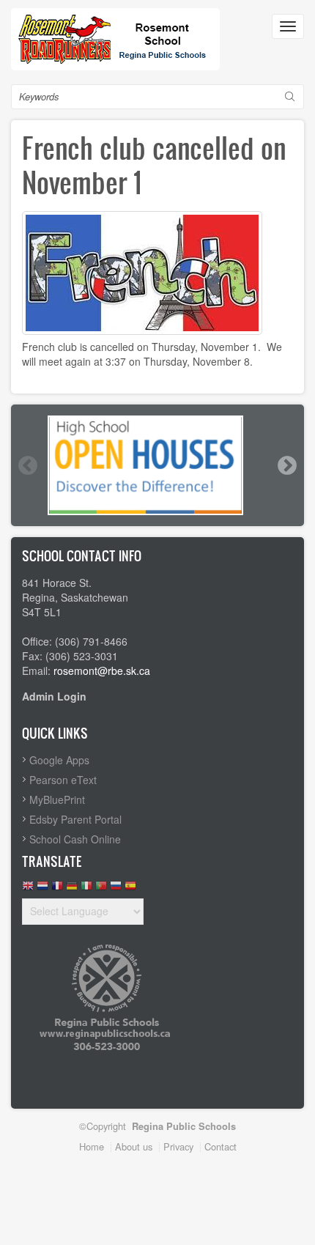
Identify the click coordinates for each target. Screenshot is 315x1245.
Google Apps (59, 760)
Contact (220, 1146)
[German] (72, 889)
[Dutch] (42, 889)
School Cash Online (75, 839)
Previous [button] (27, 465)
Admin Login (54, 696)
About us (133, 1146)
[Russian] (116, 889)
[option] (157, 465)
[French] (57, 889)
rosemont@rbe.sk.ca (101, 670)
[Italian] (86, 889)
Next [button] (286, 465)
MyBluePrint (57, 799)
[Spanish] (130, 889)
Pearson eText (63, 779)
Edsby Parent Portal (75, 819)
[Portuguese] (101, 889)
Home (91, 1146)
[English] (28, 889)
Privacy (178, 1146)
